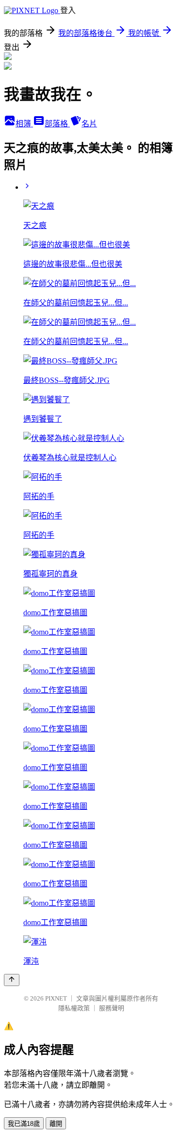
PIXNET (56, 998)
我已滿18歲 (24, 1123)
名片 (89, 124)
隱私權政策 (74, 1008)
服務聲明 (111, 1008)
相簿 (24, 124)
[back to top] (11, 980)
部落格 (57, 124)
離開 (56, 1123)
